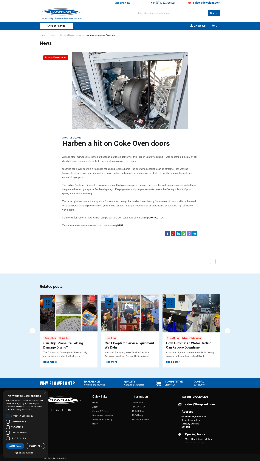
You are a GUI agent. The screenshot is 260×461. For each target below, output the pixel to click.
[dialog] (25, 424)
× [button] (45, 393)
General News (50, 338)
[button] (25, 453)
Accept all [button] (15, 446)
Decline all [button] (35, 446)
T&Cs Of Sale (138, 411)
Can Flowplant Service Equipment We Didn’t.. (129, 345)
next (227, 330)
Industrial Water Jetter (55, 57)
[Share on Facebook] (167, 233)
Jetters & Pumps (100, 411)
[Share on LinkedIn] (178, 233)
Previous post (212, 261)
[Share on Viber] (189, 233)
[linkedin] (57, 410)
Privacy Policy (138, 407)
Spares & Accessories (102, 415)
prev (32, 330)
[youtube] (69, 410)
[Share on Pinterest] (173, 233)
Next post (217, 261)
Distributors (137, 402)
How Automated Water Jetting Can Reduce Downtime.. (189, 345)
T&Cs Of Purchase (140, 419)
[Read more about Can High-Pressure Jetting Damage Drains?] (69, 313)
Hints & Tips (64, 338)
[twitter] (63, 410)
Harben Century (75, 185)
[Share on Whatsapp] (183, 233)
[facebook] (51, 410)
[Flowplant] (62, 14)
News (95, 423)
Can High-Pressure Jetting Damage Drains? (63, 345)
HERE (120, 225)
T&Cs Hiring (137, 415)
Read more (49, 361)
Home (42, 35)
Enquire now (122, 2)
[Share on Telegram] (194, 233)
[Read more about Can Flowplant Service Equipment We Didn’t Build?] (130, 313)
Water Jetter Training (102, 419)
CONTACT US (156, 218)
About (95, 407)
